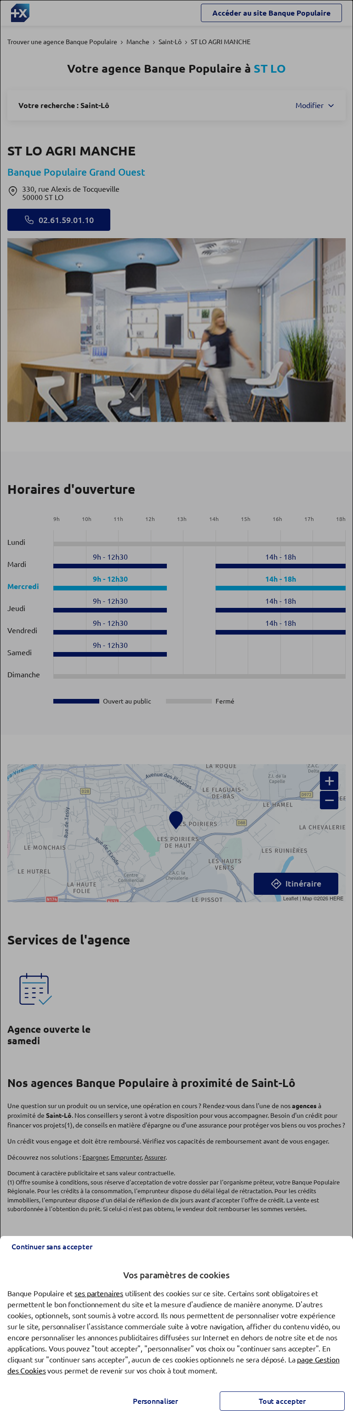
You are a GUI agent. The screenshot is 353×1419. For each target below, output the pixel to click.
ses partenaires (98, 1293)
